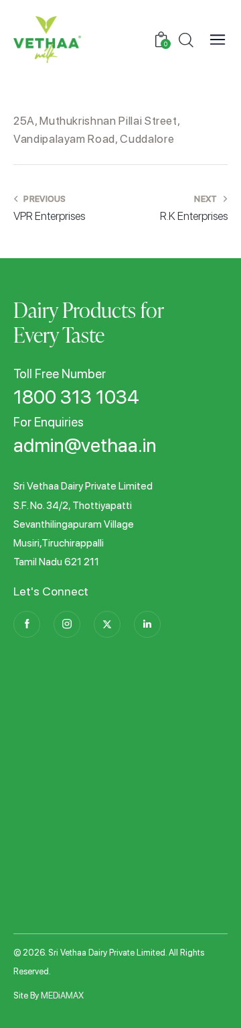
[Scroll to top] (209, 996)
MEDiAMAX (62, 995)
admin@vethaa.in (85, 446)
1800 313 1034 (76, 397)
